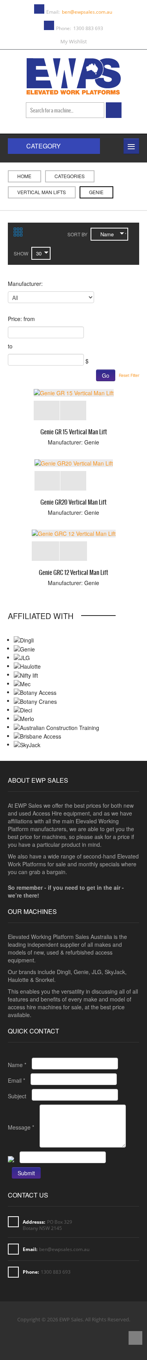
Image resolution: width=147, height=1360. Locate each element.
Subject (17, 1096)
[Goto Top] (135, 1338)
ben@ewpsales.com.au (87, 12)
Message (21, 1127)
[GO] (114, 110)
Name (17, 1065)
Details (73, 410)
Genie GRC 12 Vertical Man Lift (73, 572)
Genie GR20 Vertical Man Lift (73, 502)
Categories (69, 176)
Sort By (77, 234)
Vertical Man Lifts (41, 192)
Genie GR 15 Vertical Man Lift (73, 431)
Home (24, 176)
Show (21, 253)
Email (16, 1080)
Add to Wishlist (47, 410)
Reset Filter (129, 375)
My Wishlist (73, 41)
